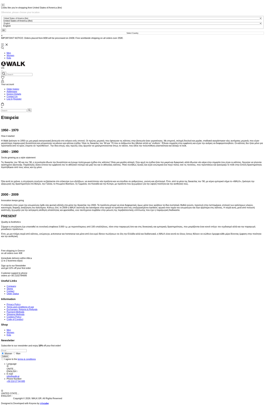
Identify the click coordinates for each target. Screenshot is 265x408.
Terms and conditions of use (20, 307)
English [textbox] (7, 26)
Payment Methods (15, 312)
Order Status (13, 293)
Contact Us (12, 96)
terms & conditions (27, 359)
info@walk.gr (13, 376)
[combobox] (17, 21)
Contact (10, 291)
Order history (13, 89)
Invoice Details (14, 94)
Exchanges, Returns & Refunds (22, 309)
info (44, 403)
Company (11, 286)
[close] (3, 5)
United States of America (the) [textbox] (17, 21)
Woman (8, 353)
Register (17, 99)
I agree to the (20, 359)
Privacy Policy (14, 304)
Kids (9, 58)
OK (3, 30)
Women (10, 55)
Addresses (12, 91)
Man (18, 353)
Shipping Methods (15, 314)
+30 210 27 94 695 (16, 381)
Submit (5, 356)
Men (9, 53)
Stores (10, 289)
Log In (10, 99)
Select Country (132, 33)
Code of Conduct (15, 319)
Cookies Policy (14, 317)
